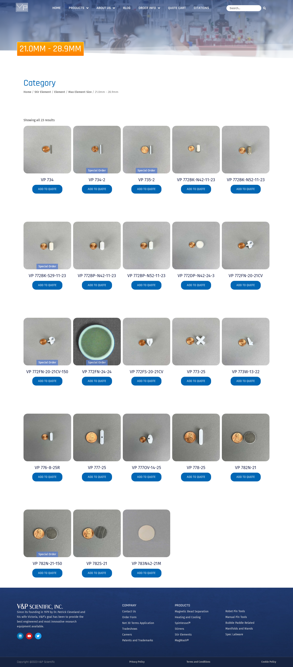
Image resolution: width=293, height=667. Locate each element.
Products (76, 8)
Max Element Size (80, 92)
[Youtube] (29, 636)
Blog (127, 8)
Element (59, 92)
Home (56, 8)
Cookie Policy (268, 661)
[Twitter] (38, 636)
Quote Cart (177, 8)
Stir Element (42, 92)
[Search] (265, 8)
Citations (201, 8)
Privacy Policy (137, 661)
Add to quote (47, 189)
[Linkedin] (20, 636)
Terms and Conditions (198, 661)
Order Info (147, 8)
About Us (103, 8)
